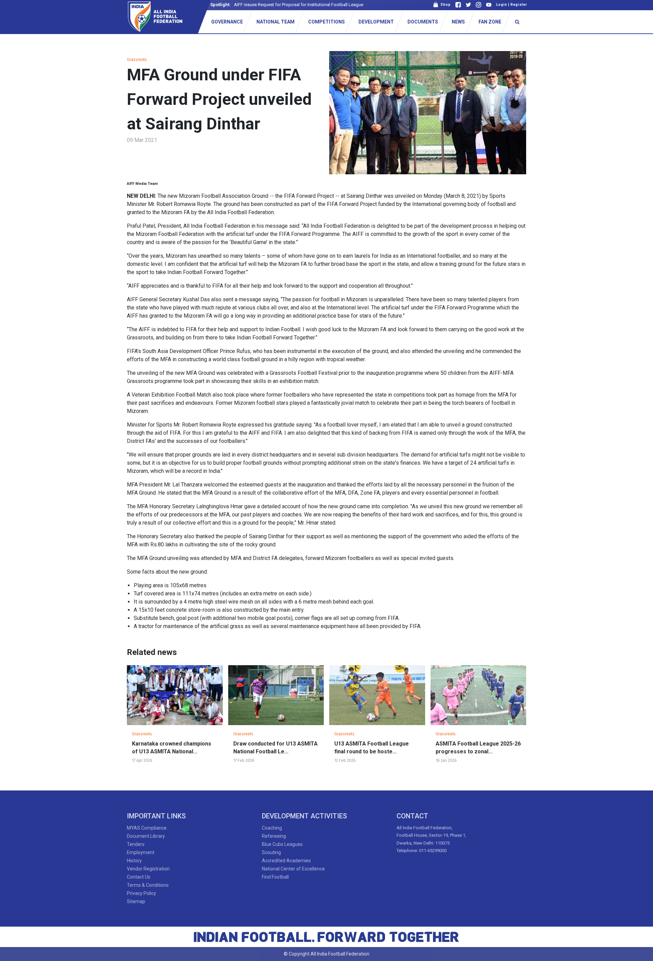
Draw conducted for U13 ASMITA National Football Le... (275, 747)
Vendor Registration (148, 868)
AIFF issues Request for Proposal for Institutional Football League (298, 4)
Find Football (275, 877)
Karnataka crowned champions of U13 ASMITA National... (171, 747)
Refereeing (274, 836)
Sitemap (136, 901)
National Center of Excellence (293, 868)
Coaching (272, 828)
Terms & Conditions (148, 885)
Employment (140, 852)
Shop (444, 4)
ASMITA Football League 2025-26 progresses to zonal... (478, 747)
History (134, 860)
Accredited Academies (286, 860)
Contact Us (138, 877)
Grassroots (137, 59)
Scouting (271, 852)
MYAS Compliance (147, 828)
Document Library (146, 836)
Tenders (136, 844)
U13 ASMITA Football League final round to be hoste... (371, 747)
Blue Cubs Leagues (282, 844)
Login (501, 4)
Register (518, 4)
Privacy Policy (141, 893)
